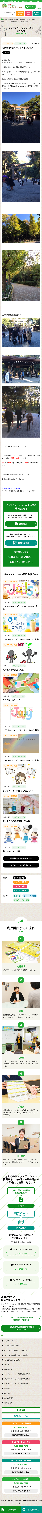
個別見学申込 (23, 543)
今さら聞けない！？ (11, 700)
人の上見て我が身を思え (13, 670)
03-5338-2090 (21, 557)
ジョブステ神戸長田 (21, 890)
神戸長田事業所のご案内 (20, 1472)
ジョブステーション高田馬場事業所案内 (17, 1374)
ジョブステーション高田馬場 (27, 19)
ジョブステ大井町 (20, 886)
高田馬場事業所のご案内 (20, 1435)
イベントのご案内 (30, 896)
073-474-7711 (22, 1483)
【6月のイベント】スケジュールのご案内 (21, 760)
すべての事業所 (19, 878)
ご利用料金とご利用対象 (12, 1360)
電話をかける (31, 6)
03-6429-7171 (22, 1269)
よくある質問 (8, 1398)
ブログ (6, 1365)
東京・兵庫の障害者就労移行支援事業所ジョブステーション (21, 1)
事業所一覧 (8, 1369)
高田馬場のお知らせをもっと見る (21, 858)
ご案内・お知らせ (5, 21)
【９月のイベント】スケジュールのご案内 (20, 607)
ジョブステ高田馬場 (8, 43)
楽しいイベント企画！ (12, 851)
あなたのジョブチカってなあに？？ (18, 791)
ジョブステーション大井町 (21, 1442)
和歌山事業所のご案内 (20, 1491)
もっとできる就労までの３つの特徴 (16, 1355)
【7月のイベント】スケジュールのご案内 (21, 730)
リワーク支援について (11, 1345)
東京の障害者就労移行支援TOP (10, 19)
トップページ (8, 1341)
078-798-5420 (22, 1284)
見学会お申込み (21, 1228)
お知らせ (17, 896)
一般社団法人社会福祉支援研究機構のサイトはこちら (21, 1328)
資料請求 (23, 524)
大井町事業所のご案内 (20, 1454)
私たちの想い (8, 1393)
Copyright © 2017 (5, 1500)
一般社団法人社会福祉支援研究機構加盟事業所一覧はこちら (21, 1318)
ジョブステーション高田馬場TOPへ (21, 865)
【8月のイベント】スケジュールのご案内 (21, 639)
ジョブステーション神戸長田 (21, 1460)
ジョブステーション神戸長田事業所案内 (17, 1384)
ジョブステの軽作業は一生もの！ (17, 821)
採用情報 (7, 1388)
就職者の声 (8, 1403)
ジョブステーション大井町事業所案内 (17, 1379)
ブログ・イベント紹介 (20, 43)
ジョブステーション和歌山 (21, 1479)
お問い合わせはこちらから (11, 488)
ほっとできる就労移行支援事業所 (15, 1350)
